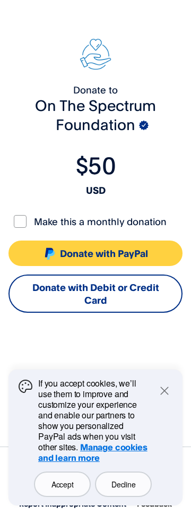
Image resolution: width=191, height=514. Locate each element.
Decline (123, 484)
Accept (62, 484)
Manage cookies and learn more (92, 452)
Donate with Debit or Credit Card (95, 293)
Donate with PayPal (104, 253)
